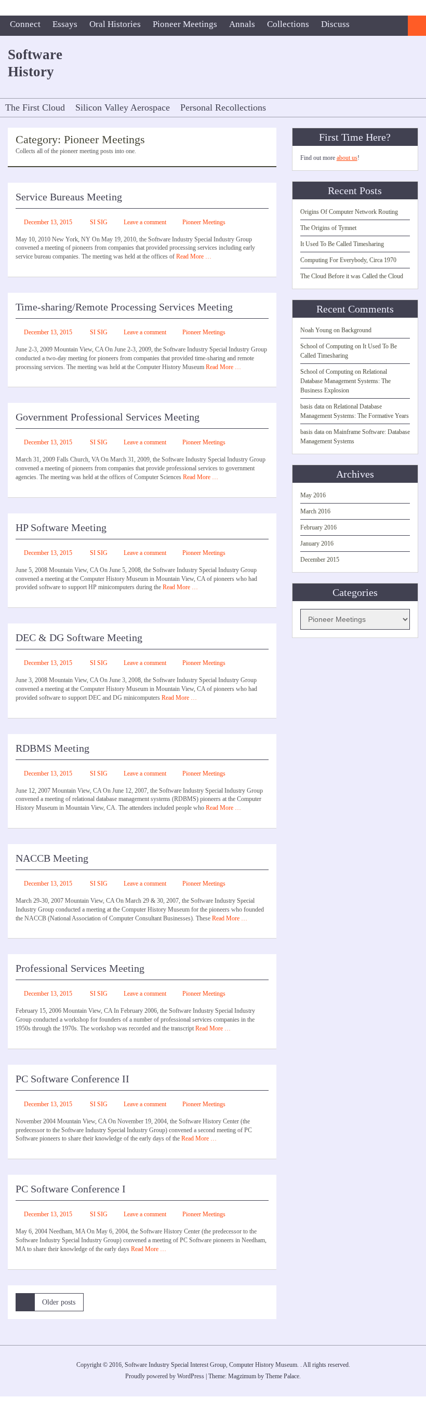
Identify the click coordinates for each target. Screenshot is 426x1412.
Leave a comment (145, 222)
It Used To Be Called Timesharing (342, 244)
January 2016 (317, 543)
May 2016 (313, 495)
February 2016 (318, 527)
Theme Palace (282, 1376)
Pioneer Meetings (185, 24)
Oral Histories (115, 24)
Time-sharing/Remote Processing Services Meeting (124, 307)
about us (347, 157)
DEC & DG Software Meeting (79, 637)
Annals (242, 24)
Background (356, 330)
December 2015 (319, 559)
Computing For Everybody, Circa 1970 (348, 260)
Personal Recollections (223, 107)
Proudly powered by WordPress (164, 1376)
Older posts (58, 1302)
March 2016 (315, 511)
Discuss (335, 24)
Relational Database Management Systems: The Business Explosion (345, 381)
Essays (64, 24)
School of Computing (326, 346)
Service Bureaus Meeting (69, 196)
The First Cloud (35, 107)
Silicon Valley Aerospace (122, 107)
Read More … (193, 256)
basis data (312, 406)
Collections (288, 24)
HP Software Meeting (61, 527)
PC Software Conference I (71, 1188)
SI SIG (99, 222)
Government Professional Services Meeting (107, 417)
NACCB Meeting (52, 858)
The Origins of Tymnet (328, 228)
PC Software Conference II (72, 1078)
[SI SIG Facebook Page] (397, 26)
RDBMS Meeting (52, 748)
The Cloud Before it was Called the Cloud (351, 276)
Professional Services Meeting (80, 968)
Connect (25, 24)
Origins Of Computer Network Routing (349, 211)
